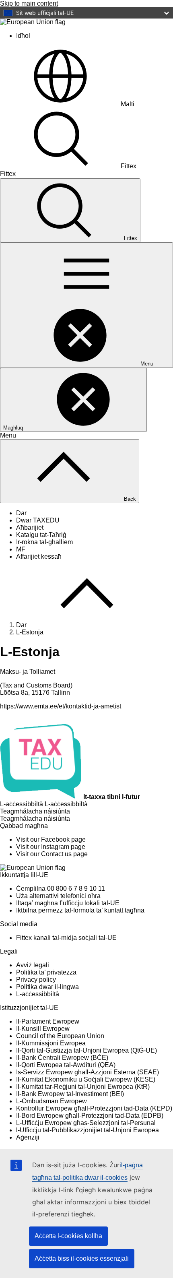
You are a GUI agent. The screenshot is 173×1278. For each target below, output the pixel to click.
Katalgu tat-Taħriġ (41, 534)
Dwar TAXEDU (38, 520)
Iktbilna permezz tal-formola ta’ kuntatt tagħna (80, 910)
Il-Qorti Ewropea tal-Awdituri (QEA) (65, 1064)
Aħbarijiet (29, 527)
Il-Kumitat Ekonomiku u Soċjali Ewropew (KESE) (85, 1079)
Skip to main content (29, 3)
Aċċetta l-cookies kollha (68, 1236)
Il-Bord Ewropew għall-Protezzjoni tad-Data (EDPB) (89, 1115)
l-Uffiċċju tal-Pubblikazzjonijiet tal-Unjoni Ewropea (87, 1130)
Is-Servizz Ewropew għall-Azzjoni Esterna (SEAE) (87, 1072)
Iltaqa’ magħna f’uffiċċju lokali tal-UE (67, 903)
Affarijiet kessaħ (39, 556)
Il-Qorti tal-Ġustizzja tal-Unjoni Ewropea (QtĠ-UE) (86, 1050)
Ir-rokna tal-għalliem (44, 542)
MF (20, 549)
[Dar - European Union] (33, 22)
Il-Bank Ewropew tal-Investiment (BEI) (70, 1093)
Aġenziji (27, 1137)
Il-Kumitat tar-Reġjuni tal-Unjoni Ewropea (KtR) (83, 1086)
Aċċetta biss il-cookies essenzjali (82, 1258)
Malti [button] (127, 104)
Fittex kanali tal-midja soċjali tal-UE (66, 937)
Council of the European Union (60, 1035)
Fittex (128, 166)
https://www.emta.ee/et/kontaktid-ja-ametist (60, 706)
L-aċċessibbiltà (37, 994)
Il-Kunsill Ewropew (43, 1028)
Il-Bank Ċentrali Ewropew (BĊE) (62, 1057)
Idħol (23, 35)
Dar (21, 513)
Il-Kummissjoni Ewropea (51, 1043)
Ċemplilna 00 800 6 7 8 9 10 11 (60, 888)
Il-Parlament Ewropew (47, 1021)
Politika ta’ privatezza (46, 972)
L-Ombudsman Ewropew (51, 1101)
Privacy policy (36, 979)
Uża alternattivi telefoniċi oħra (58, 895)
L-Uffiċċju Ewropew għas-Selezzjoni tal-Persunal (86, 1122)
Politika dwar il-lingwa (47, 986)
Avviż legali (32, 965)
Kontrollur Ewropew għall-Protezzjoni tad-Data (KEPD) (94, 1108)
